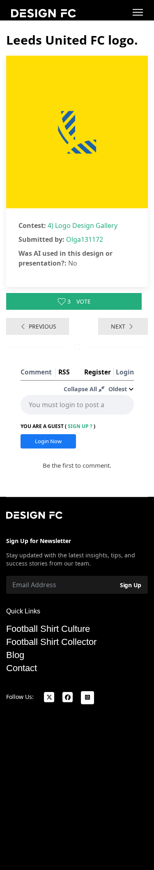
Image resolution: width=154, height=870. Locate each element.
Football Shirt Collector (51, 642)
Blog (15, 655)
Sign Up (130, 585)
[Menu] (138, 12)
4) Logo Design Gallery (82, 225)
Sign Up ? (80, 426)
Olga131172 (84, 239)
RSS (64, 371)
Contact (21, 668)
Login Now (48, 441)
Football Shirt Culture (48, 628)
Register (97, 371)
